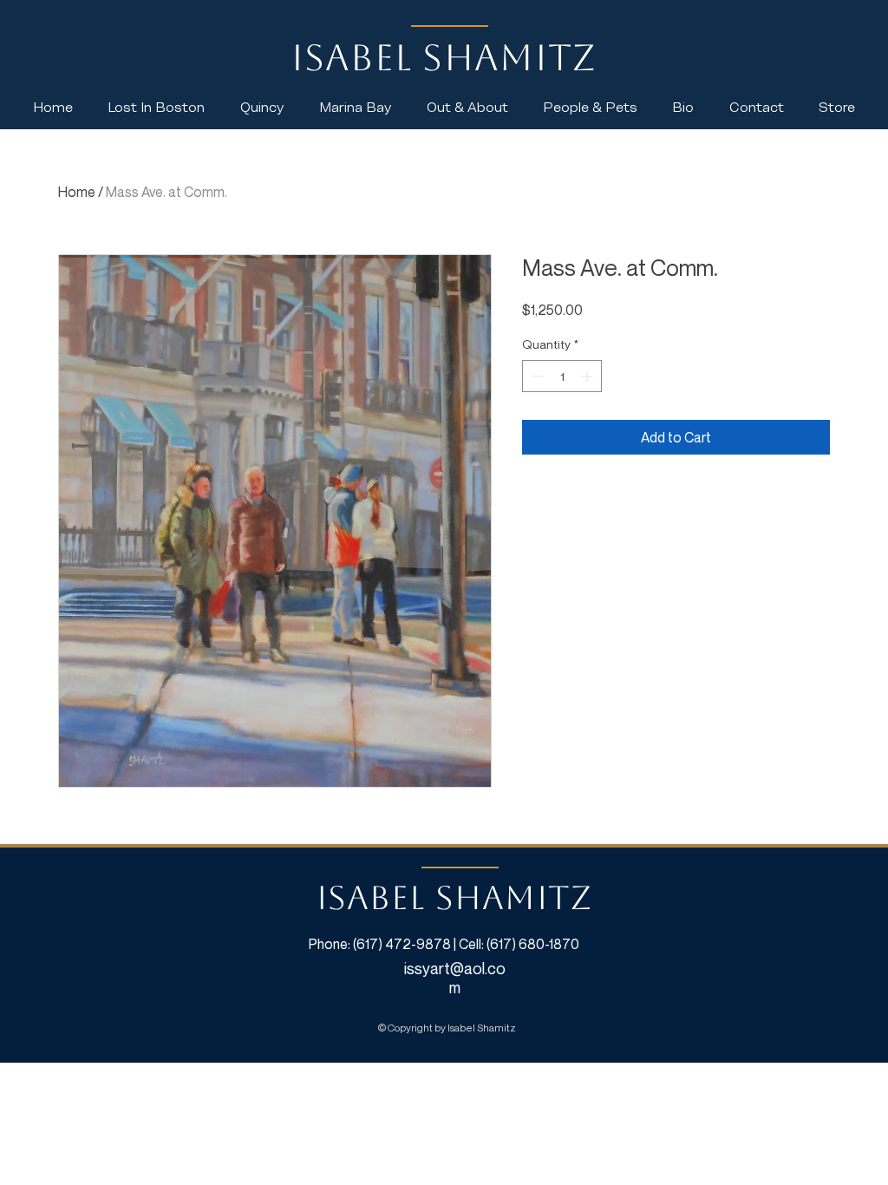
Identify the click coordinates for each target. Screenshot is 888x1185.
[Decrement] (535, 376)
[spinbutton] (562, 376)
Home (76, 191)
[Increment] (588, 376)
